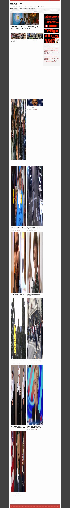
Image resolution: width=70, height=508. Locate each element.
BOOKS (35, 6)
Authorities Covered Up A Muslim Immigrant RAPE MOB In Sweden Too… (18, 161)
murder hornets (25, 8)
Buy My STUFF (13, 6)
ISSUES (31, 6)
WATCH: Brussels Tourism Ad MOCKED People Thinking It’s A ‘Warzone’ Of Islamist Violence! (26, 27)
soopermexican (21, 8)
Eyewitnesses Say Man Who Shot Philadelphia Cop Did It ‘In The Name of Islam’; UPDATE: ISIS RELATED (34, 228)
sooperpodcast (15, 8)
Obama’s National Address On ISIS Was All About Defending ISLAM (18, 493)
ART (28, 6)
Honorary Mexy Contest (19, 6)
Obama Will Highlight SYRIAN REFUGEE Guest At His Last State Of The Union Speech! (34, 107)
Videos (39, 6)
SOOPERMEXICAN (16, 3)
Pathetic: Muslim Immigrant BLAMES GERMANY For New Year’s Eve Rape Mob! (17, 294)
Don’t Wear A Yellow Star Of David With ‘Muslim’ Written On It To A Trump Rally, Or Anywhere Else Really (18, 228)
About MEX (42, 6)
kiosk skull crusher (33, 8)
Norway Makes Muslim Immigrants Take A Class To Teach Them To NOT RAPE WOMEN (34, 40)
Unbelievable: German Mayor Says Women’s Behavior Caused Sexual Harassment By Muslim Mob (34, 294)
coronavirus (29, 8)
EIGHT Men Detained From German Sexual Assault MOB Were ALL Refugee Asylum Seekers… (18, 361)
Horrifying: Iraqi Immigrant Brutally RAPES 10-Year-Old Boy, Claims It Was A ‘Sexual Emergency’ (18, 40)
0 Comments (18, 29)
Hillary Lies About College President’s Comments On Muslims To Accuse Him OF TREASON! (34, 427)
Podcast (18, 8)
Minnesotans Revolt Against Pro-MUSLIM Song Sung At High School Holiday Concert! (18, 427)
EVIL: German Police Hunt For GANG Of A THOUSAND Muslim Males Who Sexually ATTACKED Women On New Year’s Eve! (34, 361)
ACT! (25, 6)
